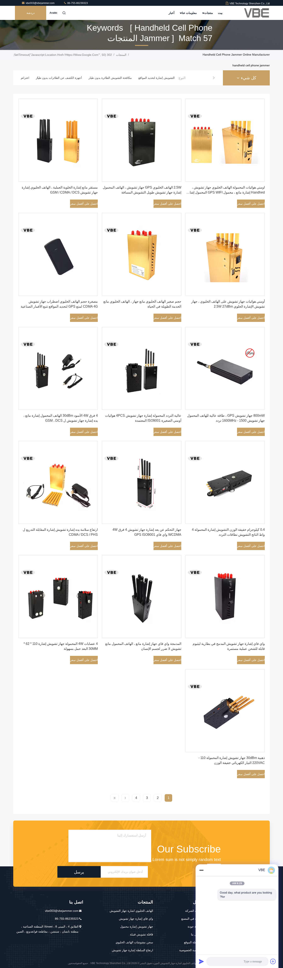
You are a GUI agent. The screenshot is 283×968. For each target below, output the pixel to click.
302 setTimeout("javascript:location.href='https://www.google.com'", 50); (62, 54)
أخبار (171, 13)
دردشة (31, 13)
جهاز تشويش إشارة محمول (136, 926)
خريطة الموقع (192, 942)
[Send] (201, 961)
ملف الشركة (193, 910)
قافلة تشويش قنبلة (141, 934)
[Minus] (201, 870)
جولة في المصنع (191, 918)
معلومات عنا (189, 13)
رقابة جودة (194, 926)
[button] (213, 77)
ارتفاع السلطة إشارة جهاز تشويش (132, 950)
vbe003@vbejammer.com (40, 3)
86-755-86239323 (77, 3)
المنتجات (121, 54)
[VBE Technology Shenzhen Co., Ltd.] (257, 13)
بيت (220, 13)
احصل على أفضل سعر (251, 203)
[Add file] (273, 961)
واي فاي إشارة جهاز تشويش (136, 918)
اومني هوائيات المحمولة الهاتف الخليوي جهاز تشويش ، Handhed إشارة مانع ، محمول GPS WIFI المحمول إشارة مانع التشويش (225, 192)
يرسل (79, 871)
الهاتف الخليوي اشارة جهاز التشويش (131, 910)
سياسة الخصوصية (190, 950)
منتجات (208, 13)
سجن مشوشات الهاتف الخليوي (134, 942)
